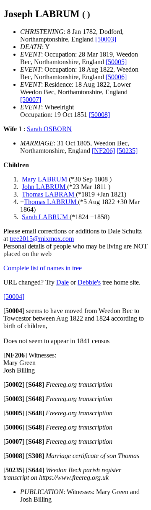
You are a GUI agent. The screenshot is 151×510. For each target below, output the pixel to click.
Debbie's (89, 282)
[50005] (116, 61)
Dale (62, 282)
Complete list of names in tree (42, 268)
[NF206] (103, 150)
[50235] (127, 150)
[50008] (99, 114)
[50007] (30, 99)
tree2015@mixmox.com (42, 238)
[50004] (13, 296)
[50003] (105, 39)
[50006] (116, 76)
